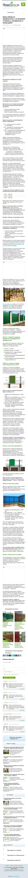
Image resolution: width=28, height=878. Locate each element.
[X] (10, 655)
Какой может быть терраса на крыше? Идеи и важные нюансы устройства (14, 775)
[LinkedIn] (14, 655)
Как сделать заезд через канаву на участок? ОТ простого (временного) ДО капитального (14, 748)
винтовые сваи (16, 279)
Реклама (15, 865)
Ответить (22, 688)
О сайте (11, 865)
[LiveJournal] (16, 655)
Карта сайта (20, 865)
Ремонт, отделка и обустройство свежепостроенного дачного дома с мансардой (12, 784)
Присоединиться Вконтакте (14, 860)
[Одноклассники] (6, 655)
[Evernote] (12, 655)
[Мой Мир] (8, 655)
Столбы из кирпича (7, 304)
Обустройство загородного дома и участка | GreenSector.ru (11, 4)
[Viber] (18, 655)
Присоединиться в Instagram (14, 850)
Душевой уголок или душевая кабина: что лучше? (13, 757)
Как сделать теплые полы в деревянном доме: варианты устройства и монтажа (13, 826)
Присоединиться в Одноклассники (15, 855)
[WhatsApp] (20, 655)
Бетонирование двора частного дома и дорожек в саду (12, 799)
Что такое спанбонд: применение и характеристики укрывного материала (12, 835)
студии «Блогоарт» (16, 876)
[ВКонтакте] (4, 655)
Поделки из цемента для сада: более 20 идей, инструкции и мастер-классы (14, 817)
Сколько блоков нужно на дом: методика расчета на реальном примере (13, 808)
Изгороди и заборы (17, 25)
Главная (7, 865)
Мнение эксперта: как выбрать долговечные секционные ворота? (14, 766)
